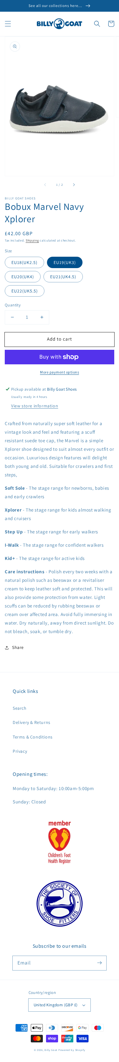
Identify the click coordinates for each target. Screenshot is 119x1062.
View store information (34, 406)
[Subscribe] (99, 963)
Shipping (32, 240)
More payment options (59, 372)
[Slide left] (45, 185)
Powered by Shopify (71, 1050)
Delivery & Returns (31, 722)
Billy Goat (50, 1050)
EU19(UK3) (65, 262)
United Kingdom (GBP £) (56, 1005)
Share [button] (18, 647)
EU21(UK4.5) (63, 277)
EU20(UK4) (22, 277)
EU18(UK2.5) (24, 262)
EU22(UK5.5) (24, 291)
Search (20, 708)
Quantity (13, 305)
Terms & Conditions (33, 737)
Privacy (20, 751)
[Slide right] (74, 185)
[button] (8, 24)
